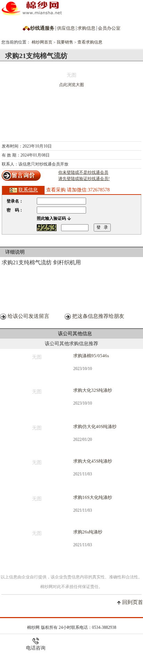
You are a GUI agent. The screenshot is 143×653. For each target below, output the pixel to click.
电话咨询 (35, 648)
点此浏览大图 (71, 84)
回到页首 (132, 602)
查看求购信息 (89, 42)
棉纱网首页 (42, 42)
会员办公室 (109, 28)
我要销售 (65, 42)
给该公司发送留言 (28, 316)
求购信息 (86, 28)
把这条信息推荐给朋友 (98, 316)
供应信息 (66, 28)
